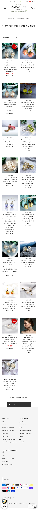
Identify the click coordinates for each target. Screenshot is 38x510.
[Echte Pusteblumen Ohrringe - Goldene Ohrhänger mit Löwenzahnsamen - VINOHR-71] (28, 165)
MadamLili (19, 504)
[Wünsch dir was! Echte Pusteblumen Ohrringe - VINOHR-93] (28, 249)
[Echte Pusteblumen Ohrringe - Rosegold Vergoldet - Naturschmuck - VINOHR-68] (10, 90)
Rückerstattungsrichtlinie (9, 442)
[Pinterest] (11, 498)
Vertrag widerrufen (7, 464)
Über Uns (22, 422)
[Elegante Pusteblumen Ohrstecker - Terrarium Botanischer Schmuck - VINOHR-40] (10, 165)
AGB (20, 428)
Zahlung (4, 425)
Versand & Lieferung (8, 428)
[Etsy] (13, 498)
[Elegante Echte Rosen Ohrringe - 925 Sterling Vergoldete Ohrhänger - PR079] (28, 51)
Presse (21, 436)
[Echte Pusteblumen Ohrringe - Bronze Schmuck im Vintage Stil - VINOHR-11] (28, 290)
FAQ (3, 422)
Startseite (11, 18)
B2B (20, 439)
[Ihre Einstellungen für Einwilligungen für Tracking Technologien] (34, 506)
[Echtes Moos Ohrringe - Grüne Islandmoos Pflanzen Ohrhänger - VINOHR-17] (28, 90)
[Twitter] (8, 498)
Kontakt (21, 442)
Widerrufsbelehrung (8, 431)
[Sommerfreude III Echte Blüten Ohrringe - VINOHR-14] (10, 128)
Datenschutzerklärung (25, 431)
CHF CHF (5, 480)
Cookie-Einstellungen (25, 433)
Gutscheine (5, 433)
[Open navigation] (5, 8)
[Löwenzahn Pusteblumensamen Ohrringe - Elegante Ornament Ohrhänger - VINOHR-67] (10, 51)
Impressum (22, 425)
